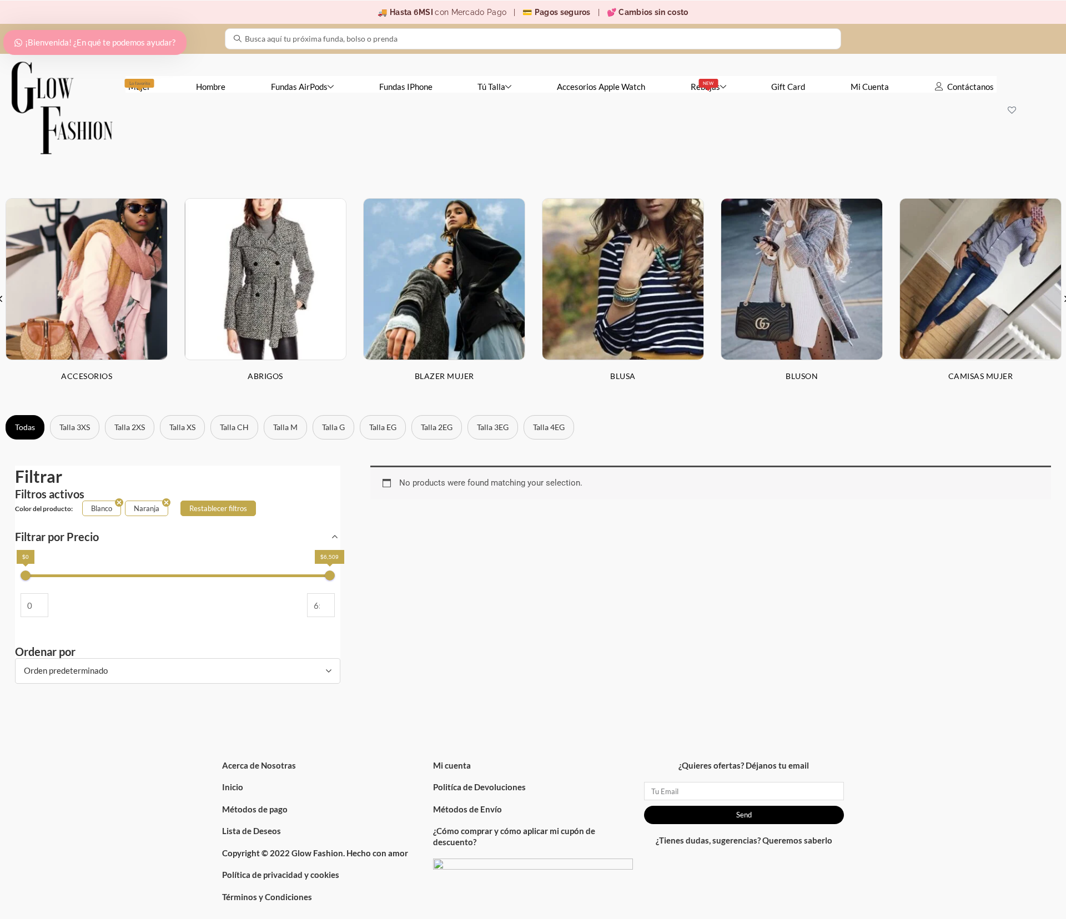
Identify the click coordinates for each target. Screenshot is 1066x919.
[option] (265, 298)
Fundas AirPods (299, 87)
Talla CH (234, 427)
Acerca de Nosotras (259, 765)
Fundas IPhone (406, 87)
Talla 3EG (493, 427)
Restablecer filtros (218, 508)
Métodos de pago (255, 809)
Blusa (623, 376)
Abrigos (265, 376)
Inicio (232, 787)
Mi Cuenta (870, 87)
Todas (25, 427)
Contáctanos (970, 87)
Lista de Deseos (251, 831)
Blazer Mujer (444, 376)
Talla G (333, 427)
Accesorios (86, 376)
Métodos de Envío (467, 809)
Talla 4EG (549, 427)
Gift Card (788, 87)
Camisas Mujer (980, 376)
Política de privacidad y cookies (280, 875)
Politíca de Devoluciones (479, 787)
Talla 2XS (129, 427)
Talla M (285, 427)
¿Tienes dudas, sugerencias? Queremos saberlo (744, 840)
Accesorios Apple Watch (601, 87)
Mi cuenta (452, 765)
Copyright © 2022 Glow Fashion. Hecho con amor (315, 853)
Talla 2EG (436, 427)
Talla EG (382, 427)
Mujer (139, 86)
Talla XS (182, 427)
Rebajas (705, 86)
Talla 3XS (74, 427)
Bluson (802, 376)
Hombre (210, 87)
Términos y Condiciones (267, 897)
